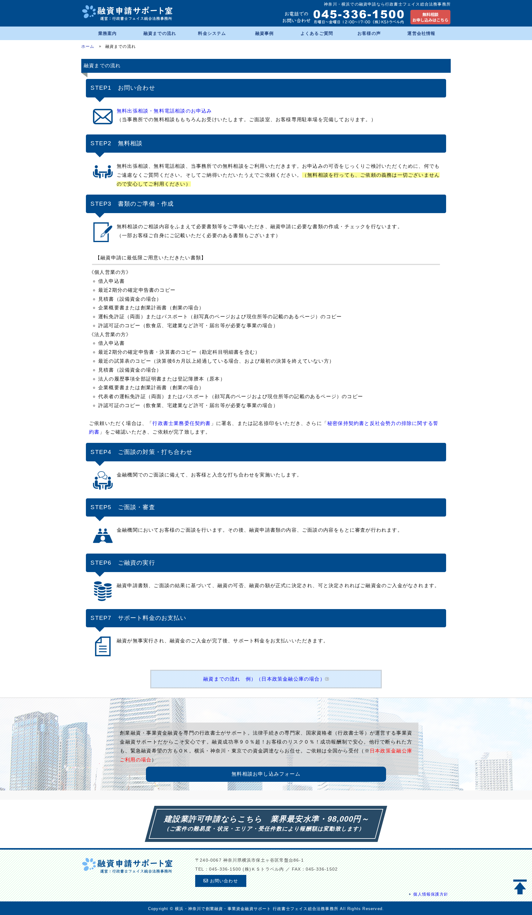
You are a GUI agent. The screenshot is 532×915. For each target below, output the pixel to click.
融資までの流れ (159, 33)
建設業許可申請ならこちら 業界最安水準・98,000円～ (267, 818)
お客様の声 (369, 33)
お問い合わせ (223, 880)
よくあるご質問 (316, 33)
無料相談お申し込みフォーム (266, 774)
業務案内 (107, 33)
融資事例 (264, 33)
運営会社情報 (421, 33)
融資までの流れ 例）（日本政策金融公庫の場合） (264, 679)
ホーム (88, 46)
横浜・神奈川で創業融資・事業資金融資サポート (223, 908)
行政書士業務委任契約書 (181, 423)
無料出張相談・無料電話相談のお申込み (164, 110)
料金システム (212, 33)
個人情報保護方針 (430, 894)
